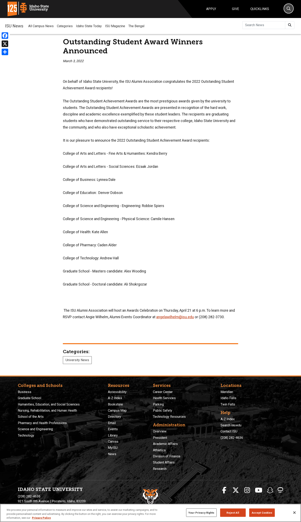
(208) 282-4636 (232, 438)
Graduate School (29, 398)
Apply (211, 9)
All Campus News (41, 26)
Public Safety (162, 410)
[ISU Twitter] (236, 490)
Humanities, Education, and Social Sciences (49, 404)
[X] (5, 44)
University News (77, 360)
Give (235, 9)
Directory (114, 417)
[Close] (294, 512)
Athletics (159, 450)
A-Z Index (115, 398)
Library (113, 435)
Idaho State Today (89, 26)
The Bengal (136, 26)
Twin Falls (228, 404)
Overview (159, 431)
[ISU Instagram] (247, 490)
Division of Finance (166, 456)
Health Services (164, 398)
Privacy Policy (41, 517)
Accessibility (117, 392)
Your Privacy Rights (201, 512)
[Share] (5, 52)
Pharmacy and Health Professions (42, 423)
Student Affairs (164, 462)
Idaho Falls (228, 398)
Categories (65, 26)
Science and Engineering (35, 429)
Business (24, 392)
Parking (158, 404)
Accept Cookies (262, 512)
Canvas (113, 442)
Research (159, 469)
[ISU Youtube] (259, 490)
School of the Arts (31, 417)
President (160, 438)
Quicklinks (259, 9)
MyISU (113, 448)
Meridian (227, 392)
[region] (150, 513)
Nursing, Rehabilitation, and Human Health (47, 410)
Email (112, 423)
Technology (26, 435)
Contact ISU (229, 431)
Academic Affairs (165, 444)
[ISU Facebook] (224, 490)
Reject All (232, 512)
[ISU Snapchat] (270, 490)
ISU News (14, 26)
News (112, 454)
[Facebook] (5, 35)
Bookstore (115, 404)
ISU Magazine (115, 26)
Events (113, 429)
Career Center (163, 392)
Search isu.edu (231, 425)
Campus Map (117, 410)
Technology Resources (169, 417)
